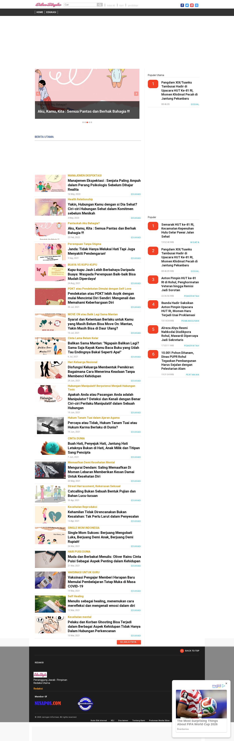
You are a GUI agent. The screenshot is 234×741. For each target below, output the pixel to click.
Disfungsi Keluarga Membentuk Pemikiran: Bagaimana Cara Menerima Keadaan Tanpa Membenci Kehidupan (101, 371)
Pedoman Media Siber (159, 720)
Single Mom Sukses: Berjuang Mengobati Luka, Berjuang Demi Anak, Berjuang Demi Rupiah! (100, 537)
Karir (121, 5)
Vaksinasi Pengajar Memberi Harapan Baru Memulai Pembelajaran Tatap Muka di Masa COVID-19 (102, 581)
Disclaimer (123, 720)
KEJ (112, 720)
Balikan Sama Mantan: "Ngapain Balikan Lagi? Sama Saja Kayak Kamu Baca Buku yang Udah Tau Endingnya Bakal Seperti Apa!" (103, 347)
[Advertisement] (117, 43)
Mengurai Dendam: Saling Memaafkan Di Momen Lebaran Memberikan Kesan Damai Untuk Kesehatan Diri (101, 471)
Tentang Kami (138, 720)
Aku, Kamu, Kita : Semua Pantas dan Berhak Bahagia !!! (84, 111)
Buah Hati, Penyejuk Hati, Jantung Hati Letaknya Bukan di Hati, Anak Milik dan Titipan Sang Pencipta (104, 447)
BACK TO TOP (192, 651)
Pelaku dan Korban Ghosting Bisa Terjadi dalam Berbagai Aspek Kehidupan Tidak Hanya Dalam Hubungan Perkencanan (104, 626)
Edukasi (51, 12)
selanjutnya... (129, 642)
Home (39, 12)
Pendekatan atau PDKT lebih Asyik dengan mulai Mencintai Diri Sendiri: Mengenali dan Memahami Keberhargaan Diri (101, 298)
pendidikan (133, 5)
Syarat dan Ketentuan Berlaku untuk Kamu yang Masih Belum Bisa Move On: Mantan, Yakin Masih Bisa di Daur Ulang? (100, 323)
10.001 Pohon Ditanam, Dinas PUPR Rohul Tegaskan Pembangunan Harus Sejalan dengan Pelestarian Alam (178, 361)
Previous (38, 94)
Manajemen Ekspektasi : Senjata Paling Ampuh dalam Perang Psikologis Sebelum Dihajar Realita (104, 185)
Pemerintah (191, 296)
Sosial (195, 104)
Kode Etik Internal (99, 720)
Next (136, 94)
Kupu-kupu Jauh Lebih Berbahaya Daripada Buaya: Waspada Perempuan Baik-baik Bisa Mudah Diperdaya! (102, 274)
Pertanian (192, 374)
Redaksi (38, 688)
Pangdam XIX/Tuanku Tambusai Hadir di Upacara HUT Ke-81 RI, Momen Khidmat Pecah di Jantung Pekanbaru (179, 90)
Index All (111, 5)
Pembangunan (190, 321)
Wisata (194, 242)
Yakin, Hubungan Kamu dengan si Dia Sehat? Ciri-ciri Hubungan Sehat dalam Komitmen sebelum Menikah (102, 208)
